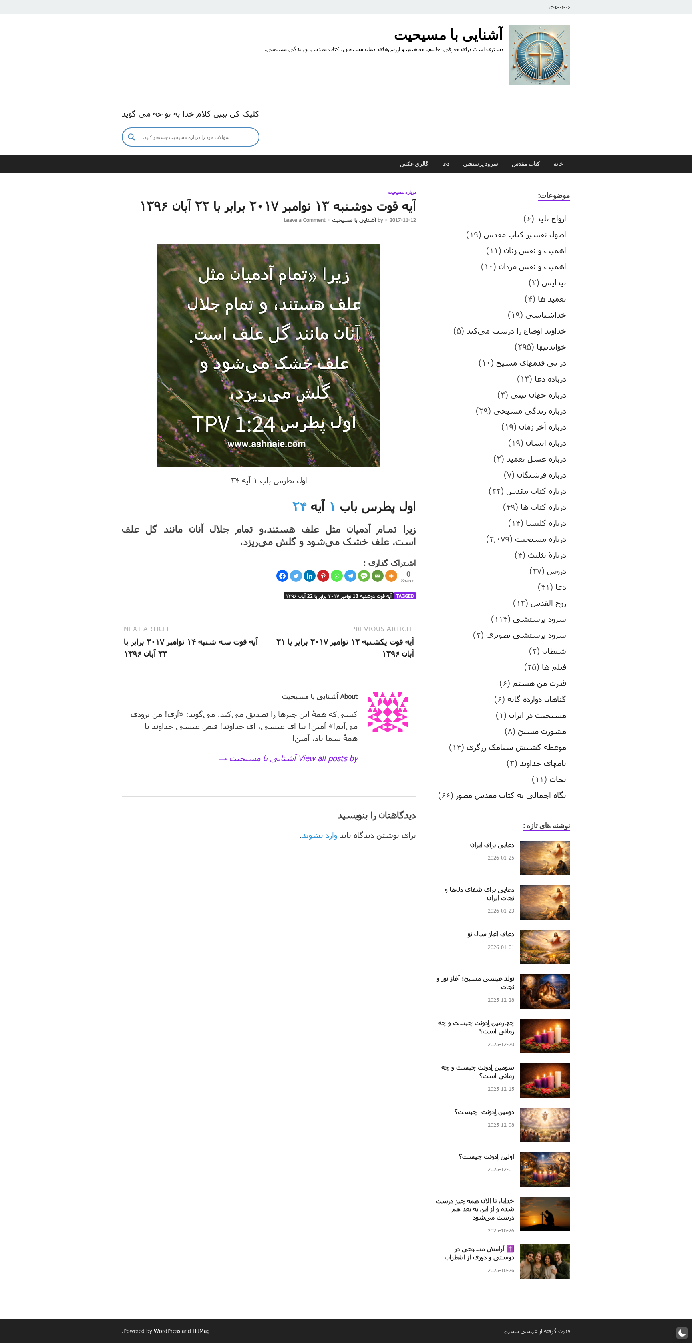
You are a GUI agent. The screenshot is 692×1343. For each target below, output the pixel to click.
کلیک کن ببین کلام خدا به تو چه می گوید (191, 113)
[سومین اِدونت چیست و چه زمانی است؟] (545, 1069)
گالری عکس (414, 164)
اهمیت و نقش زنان (535, 250)
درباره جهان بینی (538, 394)
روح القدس (548, 602)
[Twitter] (296, 576)
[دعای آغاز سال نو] (545, 936)
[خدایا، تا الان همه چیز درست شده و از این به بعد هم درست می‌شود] (545, 1203)
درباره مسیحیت (402, 192)
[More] (391, 576)
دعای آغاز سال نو (491, 933)
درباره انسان (546, 442)
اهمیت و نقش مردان (532, 266)
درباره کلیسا (546, 522)
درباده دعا (550, 378)
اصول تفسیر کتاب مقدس (525, 234)
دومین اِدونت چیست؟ (484, 1111)
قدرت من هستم (539, 683)
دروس (556, 570)
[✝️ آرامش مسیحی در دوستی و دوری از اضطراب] (545, 1250)
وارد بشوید (319, 835)
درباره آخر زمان (542, 426)
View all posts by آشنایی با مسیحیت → (288, 758)
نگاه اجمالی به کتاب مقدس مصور (511, 795)
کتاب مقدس (526, 164)
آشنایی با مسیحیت (448, 34)
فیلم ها (554, 667)
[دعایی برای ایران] (545, 847)
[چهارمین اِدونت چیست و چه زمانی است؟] (545, 1024)
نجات (557, 779)
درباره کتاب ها (543, 506)
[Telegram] (350, 576)
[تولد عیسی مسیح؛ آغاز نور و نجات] (545, 980)
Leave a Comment (304, 220)
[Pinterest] (323, 576)
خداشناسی (545, 314)
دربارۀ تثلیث (547, 554)
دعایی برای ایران (492, 844)
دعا (445, 164)
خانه (558, 164)
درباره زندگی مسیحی (529, 410)
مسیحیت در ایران (537, 715)
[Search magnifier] (131, 137)
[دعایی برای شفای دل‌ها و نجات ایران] (545, 891)
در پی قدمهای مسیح (531, 362)
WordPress (167, 1330)
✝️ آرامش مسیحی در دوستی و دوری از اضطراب (479, 1252)
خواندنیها (551, 346)
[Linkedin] (310, 576)
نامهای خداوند (543, 763)
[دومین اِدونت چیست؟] (545, 1113)
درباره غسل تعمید (536, 458)
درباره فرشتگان (541, 474)
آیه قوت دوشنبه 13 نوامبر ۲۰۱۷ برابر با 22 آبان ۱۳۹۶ (339, 596)
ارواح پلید (551, 218)
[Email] (378, 576)
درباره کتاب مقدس (536, 490)
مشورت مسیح (542, 731)
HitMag (201, 1330)
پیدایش (554, 282)
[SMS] (364, 576)
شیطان (554, 650)
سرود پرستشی (480, 164)
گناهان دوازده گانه (536, 699)
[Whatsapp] (337, 576)
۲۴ (299, 506)
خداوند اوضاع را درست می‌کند (516, 330)
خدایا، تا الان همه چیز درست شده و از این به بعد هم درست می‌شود (475, 1209)
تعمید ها (552, 298)
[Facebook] (282, 576)
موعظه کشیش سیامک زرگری (516, 747)
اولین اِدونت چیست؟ (486, 1156)
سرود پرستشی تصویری (526, 634)
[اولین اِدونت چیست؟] (545, 1158)
